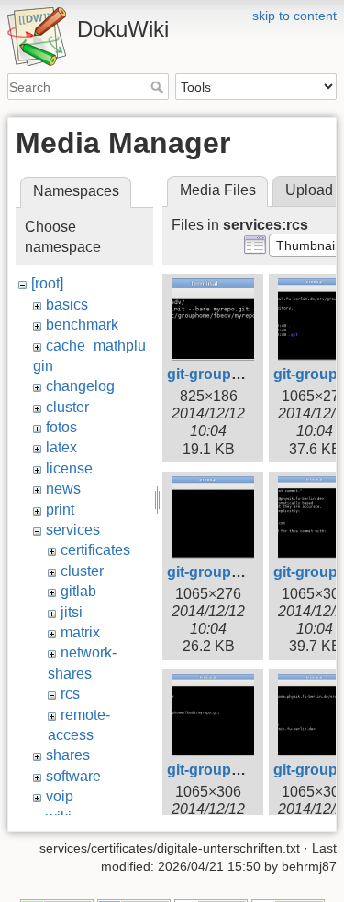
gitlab (78, 591)
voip (59, 796)
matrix (80, 632)
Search (159, 87)
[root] (47, 283)
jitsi (72, 612)
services (73, 530)
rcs (70, 693)
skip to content (294, 15)
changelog (80, 386)
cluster (67, 407)
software (73, 776)
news (63, 488)
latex (61, 447)
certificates (95, 550)
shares (68, 755)
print (60, 509)
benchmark (82, 324)
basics (67, 304)
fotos (61, 427)
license (69, 468)
